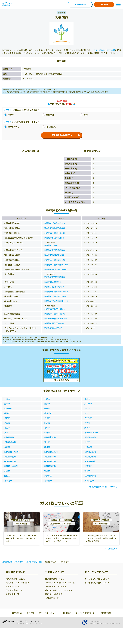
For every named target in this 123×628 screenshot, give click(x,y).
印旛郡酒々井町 (91, 432)
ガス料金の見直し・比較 (34, 562)
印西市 (47, 422)
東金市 (47, 442)
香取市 (47, 427)
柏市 (86, 413)
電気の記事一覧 (12, 594)
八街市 (7, 422)
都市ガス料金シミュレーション (58, 590)
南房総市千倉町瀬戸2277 (55, 296)
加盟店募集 (106, 612)
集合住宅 (50, 114)
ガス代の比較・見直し (54, 578)
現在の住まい (13, 126)
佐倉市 (47, 418)
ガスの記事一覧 (52, 597)
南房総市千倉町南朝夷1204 (56, 264)
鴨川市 (87, 470)
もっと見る (110, 549)
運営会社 (30, 612)
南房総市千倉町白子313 (54, 223)
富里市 (7, 427)
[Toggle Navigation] (118, 4)
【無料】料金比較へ (61, 135)
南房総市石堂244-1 (52, 281)
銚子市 (87, 427)
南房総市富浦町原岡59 (54, 286)
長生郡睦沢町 (50, 461)
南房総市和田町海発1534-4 (56, 291)
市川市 (87, 398)
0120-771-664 (80, 4)
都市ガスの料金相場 (53, 594)
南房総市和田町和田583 (54, 250)
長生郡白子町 (50, 456)
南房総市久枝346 (51, 245)
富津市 (47, 470)
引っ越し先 (51, 126)
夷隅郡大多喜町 (11, 466)
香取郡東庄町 (90, 437)
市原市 (47, 398)
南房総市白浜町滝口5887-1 (56, 269)
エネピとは (17, 612)
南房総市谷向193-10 (53, 328)
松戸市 (7, 413)
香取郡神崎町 (50, 437)
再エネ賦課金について (15, 590)
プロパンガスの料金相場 (55, 586)
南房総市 (48, 475)
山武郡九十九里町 (12, 451)
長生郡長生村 (90, 461)
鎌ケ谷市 (8, 480)
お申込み (104, 4)
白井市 (87, 422)
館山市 (7, 475)
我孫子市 (48, 413)
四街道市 (88, 418)
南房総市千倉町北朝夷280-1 (56, 318)
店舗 (86, 114)
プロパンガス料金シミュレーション (60, 582)
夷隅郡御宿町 (50, 466)
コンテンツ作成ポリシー (86, 612)
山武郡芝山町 (90, 451)
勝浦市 (47, 446)
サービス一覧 (35, 621)
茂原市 (7, 446)
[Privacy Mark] (86, 622)
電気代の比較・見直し (15, 578)
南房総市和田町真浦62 (54, 237)
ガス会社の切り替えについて (97, 578)
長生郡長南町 (10, 461)
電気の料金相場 (12, 586)
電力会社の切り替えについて (97, 582)
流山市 (87, 408)
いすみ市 (88, 446)
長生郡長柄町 (90, 456)
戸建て (11, 114)
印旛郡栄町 (9, 437)
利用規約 (67, 612)
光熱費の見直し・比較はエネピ (12, 562)
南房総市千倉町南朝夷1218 (56, 301)
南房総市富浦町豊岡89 (54, 255)
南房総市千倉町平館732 (54, 313)
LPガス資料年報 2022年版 (104, 50)
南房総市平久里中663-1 (54, 323)
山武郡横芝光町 (51, 451)
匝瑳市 (47, 432)
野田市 (47, 408)
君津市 (7, 470)
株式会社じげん (22, 621)
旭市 (6, 432)
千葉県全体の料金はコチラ (102, 486)
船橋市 (7, 403)
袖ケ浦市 (48, 480)
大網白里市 (89, 480)
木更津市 (88, 466)
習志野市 (8, 408)
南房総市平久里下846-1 (54, 308)
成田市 (7, 418)
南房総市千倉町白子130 (54, 259)
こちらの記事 (53, 339)
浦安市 (47, 403)
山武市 (87, 442)
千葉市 (7, 398)
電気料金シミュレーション (17, 582)
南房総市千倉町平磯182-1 (55, 232)
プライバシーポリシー (48, 612)
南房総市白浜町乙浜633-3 (55, 228)
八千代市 (88, 403)
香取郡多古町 (10, 442)
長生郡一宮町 (10, 456)
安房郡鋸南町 (90, 475)
